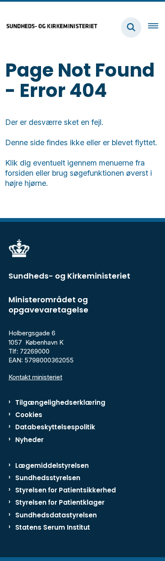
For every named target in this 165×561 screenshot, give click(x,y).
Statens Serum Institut (52, 527)
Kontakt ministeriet (35, 377)
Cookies (28, 414)
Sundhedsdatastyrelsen (56, 515)
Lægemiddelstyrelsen (52, 465)
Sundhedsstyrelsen (47, 477)
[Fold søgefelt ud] (131, 27)
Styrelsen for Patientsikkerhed (65, 490)
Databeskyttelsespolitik (55, 427)
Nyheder (29, 439)
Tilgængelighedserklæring (60, 402)
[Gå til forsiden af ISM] (49, 27)
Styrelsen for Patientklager (59, 502)
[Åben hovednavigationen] (156, 27)
